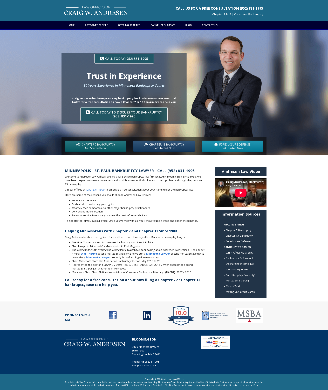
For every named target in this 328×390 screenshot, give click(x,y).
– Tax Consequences (236, 269)
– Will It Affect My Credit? (238, 252)
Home (71, 25)
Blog (188, 25)
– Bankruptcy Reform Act (238, 258)
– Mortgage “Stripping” (237, 280)
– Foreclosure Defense (237, 241)
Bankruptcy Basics (163, 25)
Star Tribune (89, 253)
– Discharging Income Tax (239, 263)
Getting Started (129, 25)
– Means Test (232, 286)
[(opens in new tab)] (112, 314)
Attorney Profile (96, 25)
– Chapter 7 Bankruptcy (237, 230)
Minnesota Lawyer (158, 253)
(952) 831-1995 (251, 8)
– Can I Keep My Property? (240, 275)
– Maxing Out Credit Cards (239, 291)
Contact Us (209, 25)
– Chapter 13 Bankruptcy (238, 235)
